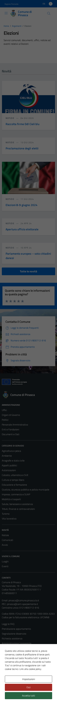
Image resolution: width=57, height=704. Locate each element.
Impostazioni (28, 679)
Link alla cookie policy (30, 669)
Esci (29, 687)
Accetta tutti (28, 695)
